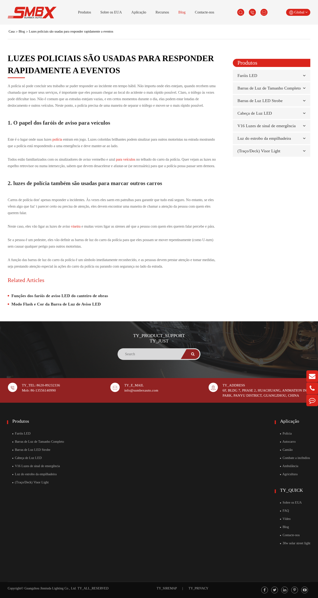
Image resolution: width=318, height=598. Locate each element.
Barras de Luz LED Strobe (260, 100)
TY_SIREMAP (167, 588)
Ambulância (290, 466)
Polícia (287, 433)
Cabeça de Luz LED (254, 113)
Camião (287, 450)
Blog (182, 12)
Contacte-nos (204, 12)
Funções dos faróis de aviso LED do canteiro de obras (59, 295)
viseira (76, 226)
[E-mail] (312, 376)
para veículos (126, 159)
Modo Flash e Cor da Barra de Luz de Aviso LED (56, 304)
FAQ (285, 510)
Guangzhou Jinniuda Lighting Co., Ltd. (50, 588)
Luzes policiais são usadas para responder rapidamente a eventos (71, 31)
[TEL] (312, 388)
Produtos (84, 12)
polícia (57, 139)
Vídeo (286, 519)
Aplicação (138, 12)
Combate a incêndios (296, 458)
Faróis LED (247, 75)
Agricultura (290, 474)
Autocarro (289, 441)
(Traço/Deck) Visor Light (258, 151)
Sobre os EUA (111, 12)
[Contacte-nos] (312, 400)
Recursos (162, 12)
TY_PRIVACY (198, 588)
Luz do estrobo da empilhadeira (264, 138)
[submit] (193, 354)
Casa (12, 31)
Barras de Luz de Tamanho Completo (269, 88)
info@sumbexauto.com (141, 390)
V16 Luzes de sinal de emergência (266, 125)
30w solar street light (296, 543)
